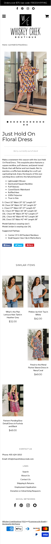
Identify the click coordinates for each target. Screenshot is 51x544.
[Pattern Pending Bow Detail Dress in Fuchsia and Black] (12, 400)
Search (26, 471)
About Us (25, 475)
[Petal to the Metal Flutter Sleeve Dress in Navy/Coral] (38, 345)
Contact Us (25, 479)
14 (27, 125)
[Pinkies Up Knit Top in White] (38, 292)
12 (43, 122)
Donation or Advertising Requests (25, 491)
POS (24, 521)
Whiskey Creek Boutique (11, 521)
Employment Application (25, 487)
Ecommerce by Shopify (37, 521)
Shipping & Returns (25, 483)
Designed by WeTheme (11, 524)
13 (24, 125)
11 (40, 122)
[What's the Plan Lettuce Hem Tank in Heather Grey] (12, 292)
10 (37, 122)
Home (4, 45)
